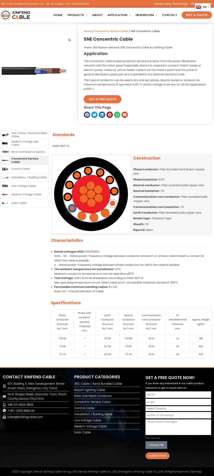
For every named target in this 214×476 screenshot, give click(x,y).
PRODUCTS (76, 15)
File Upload (152, 438)
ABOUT (97, 15)
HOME (58, 15)
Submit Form (157, 456)
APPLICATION (117, 15)
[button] (70, 40)
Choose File (156, 445)
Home (88, 31)
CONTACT (169, 15)
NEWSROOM (145, 15)
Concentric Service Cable (111, 31)
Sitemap (196, 471)
